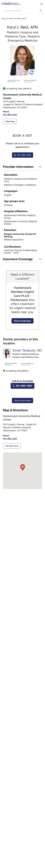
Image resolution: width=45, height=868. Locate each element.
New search (22, 18)
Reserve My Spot (22, 321)
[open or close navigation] (41, 4)
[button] (22, 167)
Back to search (8, 18)
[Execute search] (41, 10)
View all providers (22, 400)
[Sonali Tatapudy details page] (7, 353)
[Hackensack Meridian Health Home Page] (10, 3)
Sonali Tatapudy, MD (27, 350)
